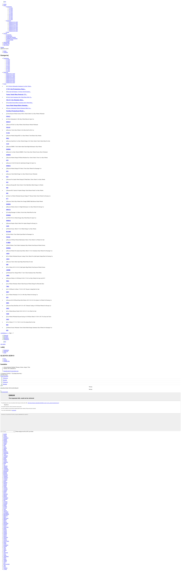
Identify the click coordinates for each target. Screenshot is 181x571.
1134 (7, 144)
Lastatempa (8, 34)
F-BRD (8, 242)
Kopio (7, 32)
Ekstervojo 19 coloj (13, 27)
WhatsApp (5, 378)
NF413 (8, 116)
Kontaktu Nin (6, 43)
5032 (7, 319)
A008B (8, 270)
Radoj (4, 5)
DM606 (8, 215)
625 (7, 182)
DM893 (8, 155)
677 (7, 198)
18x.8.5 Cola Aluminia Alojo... (15, 100)
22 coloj (11, 19)
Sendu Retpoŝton (4, 376)
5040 (7, 314)
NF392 (8, 237)
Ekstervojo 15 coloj (13, 22)
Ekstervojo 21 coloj (13, 29)
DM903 (8, 204)
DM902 (8, 248)
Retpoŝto (5, 380)
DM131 (8, 209)
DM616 (8, 220)
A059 (7, 253)
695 (7, 330)
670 (7, 297)
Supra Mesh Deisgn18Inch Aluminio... (17, 105)
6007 (7, 292)
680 (7, 264)
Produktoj (5, 52)
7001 (7, 286)
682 (7, 187)
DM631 (8, 166)
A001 (7, 275)
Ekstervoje (8, 20)
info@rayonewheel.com (10, 371)
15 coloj (11, 10)
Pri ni (4, 358)
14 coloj (11, 9)
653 (7, 177)
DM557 (8, 122)
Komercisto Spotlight (11, 37)
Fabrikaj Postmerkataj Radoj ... (15, 111)
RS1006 (8, 231)
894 (7, 325)
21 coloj (11, 18)
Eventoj (8, 41)
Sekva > (6, 333)
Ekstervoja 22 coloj (13, 31)
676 (7, 171)
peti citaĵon (3, 344)
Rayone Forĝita (9, 39)
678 (7, 160)
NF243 (8, 127)
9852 (7, 138)
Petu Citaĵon (6, 45)
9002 (7, 281)
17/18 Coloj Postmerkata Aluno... (16, 89)
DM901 (8, 149)
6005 (7, 303)
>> (8, 333)
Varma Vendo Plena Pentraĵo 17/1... (16, 94)
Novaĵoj (5, 33)
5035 (7, 308)
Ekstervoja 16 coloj (13, 23)
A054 (7, 259)
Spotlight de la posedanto (11, 38)
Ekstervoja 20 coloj (13, 28)
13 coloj (11, 8)
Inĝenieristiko (6, 42)
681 (7, 193)
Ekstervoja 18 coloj (13, 25)
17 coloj (11, 13)
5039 (7, 226)
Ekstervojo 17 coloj (13, 24)
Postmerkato (9, 6)
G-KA (8, 133)
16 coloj (11, 11)
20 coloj (11, 16)
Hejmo (4, 4)
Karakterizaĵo (9, 36)
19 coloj (11, 15)
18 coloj (11, 14)
